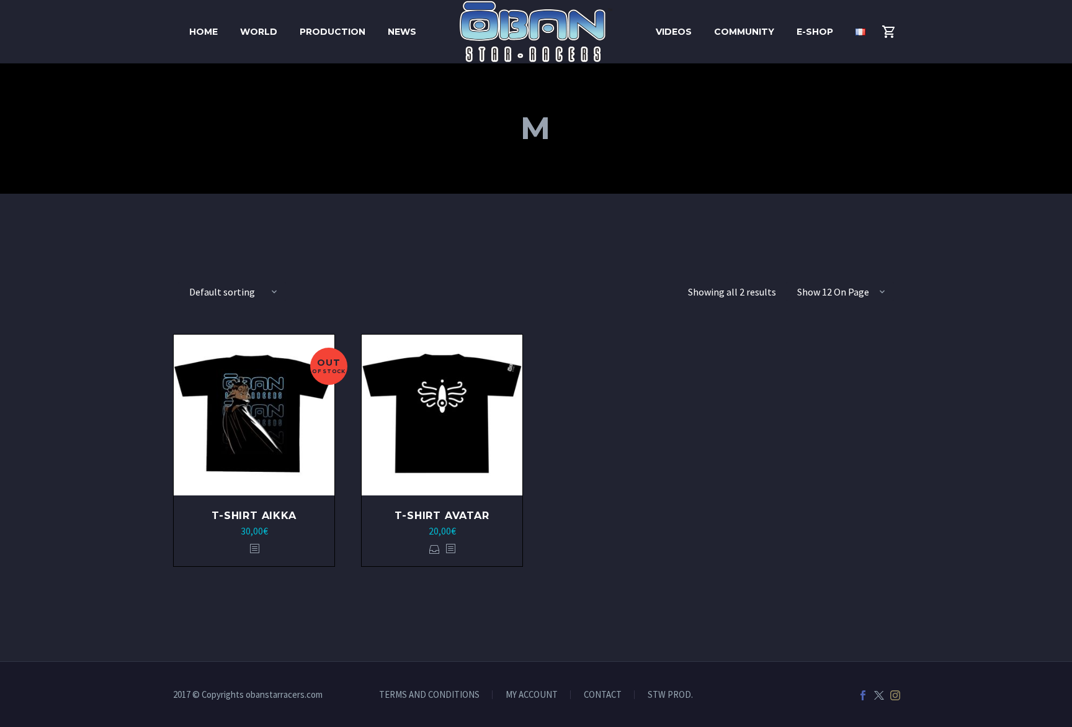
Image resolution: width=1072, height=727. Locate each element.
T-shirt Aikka (254, 516)
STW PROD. (670, 695)
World (258, 31)
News (402, 31)
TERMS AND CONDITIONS (429, 695)
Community (744, 31)
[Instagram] (895, 695)
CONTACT (603, 695)
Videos (674, 31)
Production (332, 31)
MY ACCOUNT (532, 695)
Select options (434, 549)
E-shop (815, 31)
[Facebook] (863, 695)
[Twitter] (879, 695)
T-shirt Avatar (442, 516)
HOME (203, 31)
